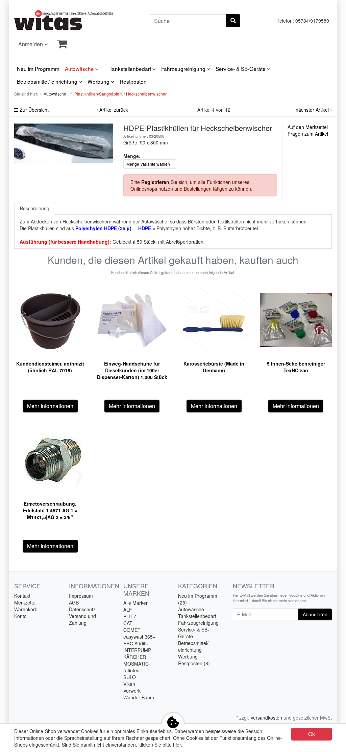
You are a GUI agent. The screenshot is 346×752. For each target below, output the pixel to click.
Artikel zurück (113, 109)
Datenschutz (82, 609)
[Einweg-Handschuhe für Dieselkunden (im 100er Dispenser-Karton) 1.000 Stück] (132, 320)
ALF (127, 609)
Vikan (129, 683)
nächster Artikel (313, 109)
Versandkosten (266, 717)
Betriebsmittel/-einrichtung (48, 81)
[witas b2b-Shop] (63, 20)
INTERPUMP (137, 650)
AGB (74, 602)
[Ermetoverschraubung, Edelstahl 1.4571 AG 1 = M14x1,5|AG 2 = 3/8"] (50, 460)
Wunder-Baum (138, 697)
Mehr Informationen (50, 406)
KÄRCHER (134, 656)
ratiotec (131, 670)
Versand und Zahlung (82, 619)
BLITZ (130, 616)
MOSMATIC (136, 663)
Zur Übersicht (33, 109)
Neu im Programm (38, 68)
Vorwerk (132, 690)
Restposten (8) (194, 663)
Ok (311, 734)
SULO (129, 677)
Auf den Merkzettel (308, 127)
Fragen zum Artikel (308, 133)
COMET (132, 629)
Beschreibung (34, 208)
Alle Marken (136, 602)
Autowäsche (80, 68)
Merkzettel (25, 602)
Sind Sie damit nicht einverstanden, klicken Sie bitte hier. (122, 744)
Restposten (133, 81)
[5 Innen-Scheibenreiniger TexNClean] (296, 320)
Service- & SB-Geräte (241, 68)
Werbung (99, 81)
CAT (127, 623)
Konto (20, 616)
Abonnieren (315, 614)
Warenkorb (26, 609)
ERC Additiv (136, 643)
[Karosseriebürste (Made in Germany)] (214, 320)
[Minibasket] (62, 44)
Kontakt (22, 595)
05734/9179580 (312, 20)
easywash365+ (139, 636)
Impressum (81, 595)
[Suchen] (233, 20)
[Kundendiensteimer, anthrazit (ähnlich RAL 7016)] (50, 320)
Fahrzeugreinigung (184, 68)
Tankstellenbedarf (130, 68)
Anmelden (31, 44)
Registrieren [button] (155, 182)
